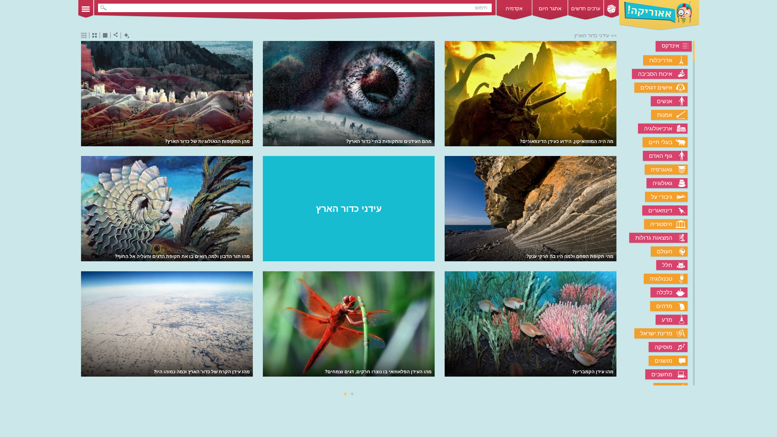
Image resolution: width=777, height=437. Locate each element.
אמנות (664, 115)
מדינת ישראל (656, 333)
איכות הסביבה (655, 74)
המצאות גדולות (653, 238)
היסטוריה (661, 224)
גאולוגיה (662, 183)
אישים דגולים (656, 87)
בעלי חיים (660, 142)
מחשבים (661, 374)
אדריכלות (660, 60)
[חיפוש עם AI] (125, 35)
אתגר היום (550, 9)
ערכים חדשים (585, 9)
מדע (667, 320)
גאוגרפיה (661, 169)
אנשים (664, 101)
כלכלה (664, 292)
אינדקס (670, 45)
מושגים (663, 360)
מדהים (664, 306)
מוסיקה (663, 347)
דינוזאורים (660, 210)
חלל (667, 265)
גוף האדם (660, 156)
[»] (612, 213)
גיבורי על (661, 197)
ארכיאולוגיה (658, 128)
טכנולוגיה (661, 279)
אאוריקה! (659, 15)
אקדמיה (514, 9)
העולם (664, 251)
